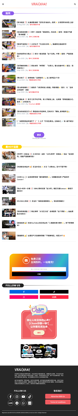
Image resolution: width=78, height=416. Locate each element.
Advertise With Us (58, 396)
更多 (39, 134)
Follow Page (29, 355)
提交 (39, 332)
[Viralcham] (39, 4)
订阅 (39, 274)
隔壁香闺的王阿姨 (35, 80)
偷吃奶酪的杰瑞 (35, 24)
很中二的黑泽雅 (34, 37)
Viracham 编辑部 (34, 104)
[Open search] (75, 4)
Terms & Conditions (58, 402)
